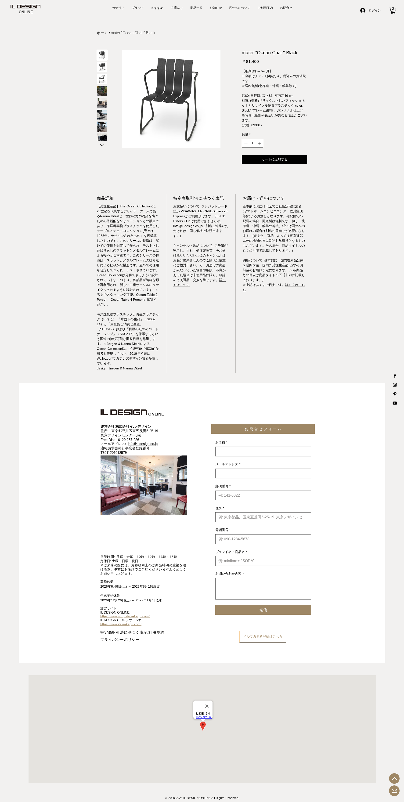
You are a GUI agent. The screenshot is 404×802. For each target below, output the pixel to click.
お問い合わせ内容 (229, 573)
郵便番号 (223, 486)
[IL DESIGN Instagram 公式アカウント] (394, 384)
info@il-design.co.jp (143, 444)
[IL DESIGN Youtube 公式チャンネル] (394, 403)
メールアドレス (227, 464)
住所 (219, 508)
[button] (393, 10)
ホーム (102, 33)
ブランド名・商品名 (231, 552)
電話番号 (223, 530)
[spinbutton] (252, 143)
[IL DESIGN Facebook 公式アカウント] (394, 375)
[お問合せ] (394, 790)
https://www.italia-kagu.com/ (120, 624)
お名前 (221, 442)
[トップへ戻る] (394, 778)
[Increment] (260, 143)
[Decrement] (245, 143)
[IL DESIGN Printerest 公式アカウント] (394, 394)
